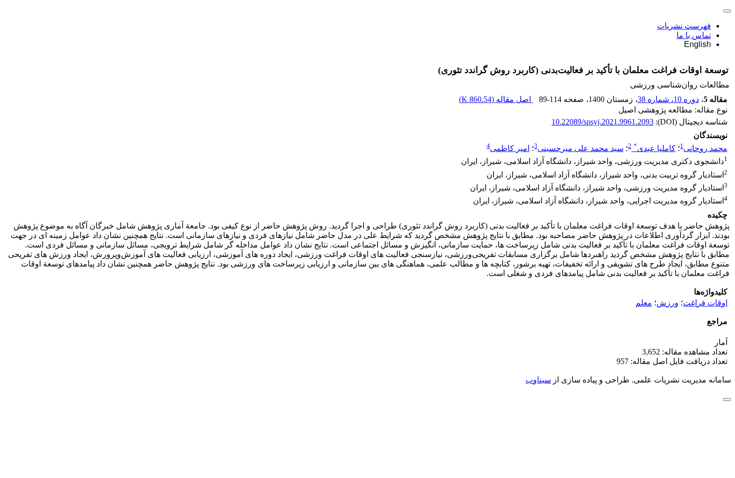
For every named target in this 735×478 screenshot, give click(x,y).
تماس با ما (693, 35)
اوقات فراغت (705, 302)
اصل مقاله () (496, 99)
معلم (644, 302)
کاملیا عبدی (655, 148)
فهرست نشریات (684, 26)
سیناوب (538, 380)
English (697, 44)
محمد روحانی (706, 148)
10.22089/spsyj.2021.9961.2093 (603, 122)
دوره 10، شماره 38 (668, 99)
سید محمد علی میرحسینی (581, 148)
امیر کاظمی (510, 148)
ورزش (667, 302)
